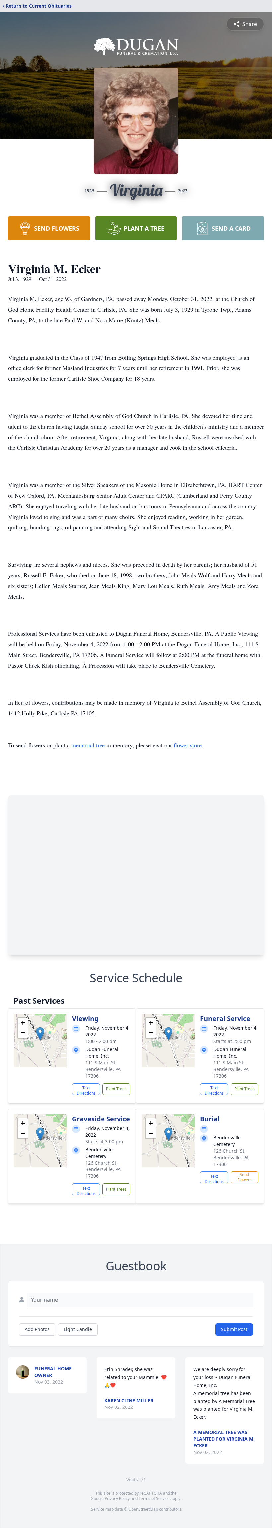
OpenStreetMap (143, 1509)
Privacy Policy (117, 1498)
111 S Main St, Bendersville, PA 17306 (103, 1069)
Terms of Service (154, 1498)
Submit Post (234, 1329)
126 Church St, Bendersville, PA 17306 (103, 1169)
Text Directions (86, 1090)
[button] (40, 1034)
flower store (188, 745)
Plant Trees (116, 1089)
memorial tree (88, 745)
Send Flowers (245, 1177)
